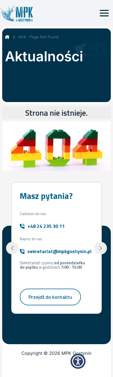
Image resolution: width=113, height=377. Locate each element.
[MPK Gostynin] (7, 37)
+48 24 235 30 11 (46, 226)
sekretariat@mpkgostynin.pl (59, 251)
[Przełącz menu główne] (104, 13)
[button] (12, 248)
